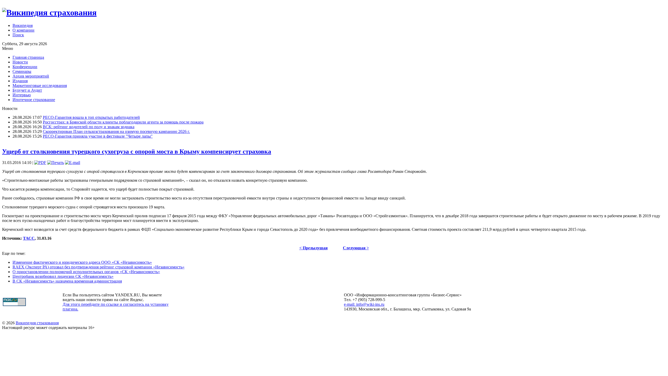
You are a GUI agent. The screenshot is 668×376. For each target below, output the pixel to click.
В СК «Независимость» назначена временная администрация (67, 281)
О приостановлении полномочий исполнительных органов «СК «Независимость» (86, 271)
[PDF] (40, 162)
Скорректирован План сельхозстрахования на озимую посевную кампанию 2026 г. (116, 131)
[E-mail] (72, 162)
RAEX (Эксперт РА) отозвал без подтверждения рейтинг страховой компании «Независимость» (98, 267)
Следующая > (356, 248)
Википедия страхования (37, 323)
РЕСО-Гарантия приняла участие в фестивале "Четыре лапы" (98, 136)
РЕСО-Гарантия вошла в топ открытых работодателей (91, 117)
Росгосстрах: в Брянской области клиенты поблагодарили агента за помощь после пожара (123, 122)
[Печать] (55, 162)
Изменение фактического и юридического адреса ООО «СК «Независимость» (82, 262)
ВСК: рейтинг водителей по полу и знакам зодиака (88, 127)
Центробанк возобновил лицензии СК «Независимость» (63, 276)
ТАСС (29, 238)
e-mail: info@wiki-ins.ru (364, 304)
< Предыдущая (313, 248)
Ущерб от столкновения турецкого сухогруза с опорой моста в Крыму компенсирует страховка (136, 151)
